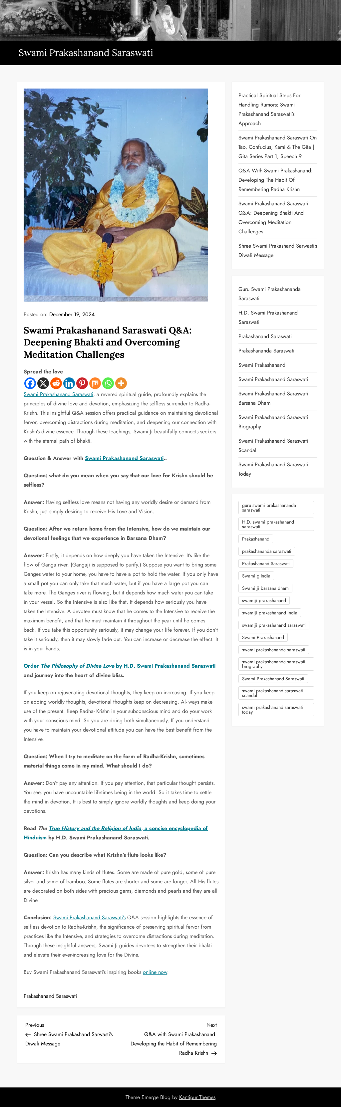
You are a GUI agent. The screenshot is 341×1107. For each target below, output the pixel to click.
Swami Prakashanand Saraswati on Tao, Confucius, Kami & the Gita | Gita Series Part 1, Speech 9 (277, 147)
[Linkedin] (69, 383)
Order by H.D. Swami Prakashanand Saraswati (119, 666)
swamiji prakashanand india (269, 612)
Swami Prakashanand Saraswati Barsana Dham (273, 398)
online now (155, 972)
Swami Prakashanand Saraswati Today (273, 469)
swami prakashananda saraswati (273, 649)
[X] (43, 383)
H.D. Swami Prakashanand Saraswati (268, 317)
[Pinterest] (82, 383)
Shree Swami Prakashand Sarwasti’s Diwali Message (277, 250)
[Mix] (95, 383)
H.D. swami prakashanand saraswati (268, 524)
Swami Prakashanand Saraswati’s (89, 917)
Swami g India (256, 575)
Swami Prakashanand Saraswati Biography (273, 421)
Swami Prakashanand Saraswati (86, 53)
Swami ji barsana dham (265, 588)
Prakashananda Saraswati (266, 350)
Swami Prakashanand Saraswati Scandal (273, 445)
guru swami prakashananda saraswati (269, 507)
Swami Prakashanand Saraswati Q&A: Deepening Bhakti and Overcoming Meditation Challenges (273, 217)
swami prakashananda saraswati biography (273, 664)
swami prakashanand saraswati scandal (272, 693)
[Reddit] (56, 383)
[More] (121, 383)
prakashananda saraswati (266, 551)
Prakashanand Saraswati (50, 996)
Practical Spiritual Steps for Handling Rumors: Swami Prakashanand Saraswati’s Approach (269, 109)
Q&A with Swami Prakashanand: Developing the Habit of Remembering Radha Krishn (275, 180)
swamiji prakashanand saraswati (274, 625)
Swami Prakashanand (261, 365)
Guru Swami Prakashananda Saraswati (269, 293)
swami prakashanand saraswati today (272, 709)
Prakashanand (255, 539)
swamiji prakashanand (264, 600)
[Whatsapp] (108, 383)
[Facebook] (30, 383)
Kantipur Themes (197, 1097)
